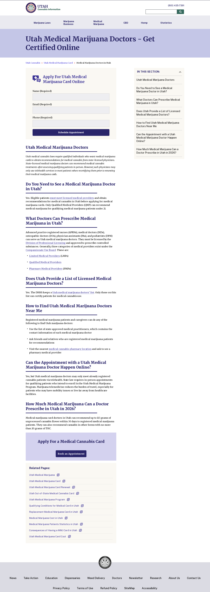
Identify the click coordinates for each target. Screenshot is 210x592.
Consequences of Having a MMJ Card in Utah (53, 530)
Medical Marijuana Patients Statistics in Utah (53, 524)
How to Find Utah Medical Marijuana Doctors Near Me (157, 124)
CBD (125, 22)
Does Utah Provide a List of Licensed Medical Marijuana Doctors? (158, 113)
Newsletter (136, 578)
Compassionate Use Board (41, 250)
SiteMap (129, 588)
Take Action (31, 578)
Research (155, 578)
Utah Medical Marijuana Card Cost (47, 536)
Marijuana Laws (42, 22)
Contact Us (194, 578)
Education (51, 578)
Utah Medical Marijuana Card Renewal (49, 487)
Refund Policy (108, 588)
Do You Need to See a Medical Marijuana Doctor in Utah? (154, 90)
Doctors (117, 578)
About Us (174, 578)
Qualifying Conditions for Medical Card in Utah (54, 505)
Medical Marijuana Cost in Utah (46, 518)
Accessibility (149, 588)
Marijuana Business (68, 22)
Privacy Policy (61, 588)
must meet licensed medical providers (72, 198)
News (13, 578)
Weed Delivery (96, 578)
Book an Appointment (71, 453)
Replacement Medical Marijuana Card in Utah (53, 512)
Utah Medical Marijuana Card (58, 63)
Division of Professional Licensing (45, 242)
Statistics (166, 22)
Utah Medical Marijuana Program (47, 499)
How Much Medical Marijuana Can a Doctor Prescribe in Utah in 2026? (157, 151)
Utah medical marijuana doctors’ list (73, 292)
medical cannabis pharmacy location (70, 349)
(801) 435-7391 (176, 5)
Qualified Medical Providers (45, 262)
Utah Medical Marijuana (42, 475)
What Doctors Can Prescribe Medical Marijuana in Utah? (158, 101)
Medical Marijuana (98, 22)
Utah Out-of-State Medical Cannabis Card (51, 493)
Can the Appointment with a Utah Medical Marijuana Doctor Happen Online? (156, 138)
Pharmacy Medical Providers (45, 268)
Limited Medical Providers (44, 255)
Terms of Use (85, 588)
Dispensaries (72, 578)
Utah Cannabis (33, 63)
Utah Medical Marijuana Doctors (155, 79)
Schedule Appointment (71, 132)
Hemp (144, 22)
